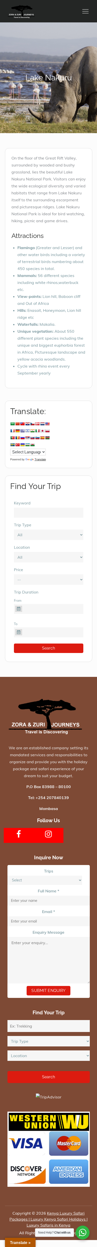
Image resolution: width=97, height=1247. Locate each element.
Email (48, 911)
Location (22, 547)
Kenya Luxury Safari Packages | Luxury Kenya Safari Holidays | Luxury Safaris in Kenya (48, 1219)
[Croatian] (27, 424)
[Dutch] (42, 424)
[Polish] (47, 431)
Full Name (48, 890)
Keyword (22, 502)
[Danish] (37, 424)
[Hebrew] (27, 431)
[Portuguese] (12, 438)
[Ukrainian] (22, 445)
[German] (17, 431)
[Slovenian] (37, 438)
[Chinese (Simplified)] (17, 424)
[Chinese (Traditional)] (22, 424)
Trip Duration (26, 592)
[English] (47, 424)
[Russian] (22, 438)
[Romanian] (17, 438)
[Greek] (22, 431)
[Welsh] (32, 445)
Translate (40, 459)
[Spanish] (42, 438)
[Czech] (32, 424)
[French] (12, 431)
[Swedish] (12, 445)
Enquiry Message (48, 932)
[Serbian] (27, 438)
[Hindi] (32, 431)
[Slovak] (32, 438)
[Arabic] (12, 424)
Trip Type (22, 524)
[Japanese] (42, 431)
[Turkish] (17, 445)
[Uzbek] (27, 445)
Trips (48, 870)
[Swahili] (47, 438)
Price (18, 569)
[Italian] (37, 431)
